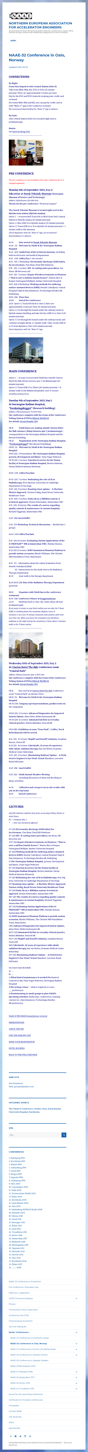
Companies (14, 1405)
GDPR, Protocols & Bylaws (21, 1298)
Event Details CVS (29, 421)
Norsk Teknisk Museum (37, 193)
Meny (13, 41)
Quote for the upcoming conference (26, 1394)
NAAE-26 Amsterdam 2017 (22, 1377)
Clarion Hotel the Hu (41, 691)
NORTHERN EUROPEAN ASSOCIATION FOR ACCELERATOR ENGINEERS (40, 25)
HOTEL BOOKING (17, 1048)
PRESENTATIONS (16, 1022)
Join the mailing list (17, 1327)
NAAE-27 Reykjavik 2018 (21, 1372)
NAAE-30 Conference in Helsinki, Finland (28, 1355)
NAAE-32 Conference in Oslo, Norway (28, 1343)
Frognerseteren (48, 598)
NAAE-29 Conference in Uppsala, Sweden (29, 1360)
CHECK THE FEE (16, 1029)
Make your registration (19, 1293)
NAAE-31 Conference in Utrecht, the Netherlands (32, 1349)
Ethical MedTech (40, 418)
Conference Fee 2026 (19, 1315)
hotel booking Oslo (21, 131)
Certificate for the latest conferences (26, 1400)
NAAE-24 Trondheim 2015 (22, 1389)
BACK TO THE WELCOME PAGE (23, 1055)
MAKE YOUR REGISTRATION (22, 1042)
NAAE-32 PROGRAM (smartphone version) (28, 1016)
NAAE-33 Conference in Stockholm (25, 1281)
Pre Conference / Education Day (23, 1287)
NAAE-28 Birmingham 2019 (22, 1366)
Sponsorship (14, 1428)
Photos (12, 1304)
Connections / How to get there (23, 1310)
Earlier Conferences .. (19, 1332)
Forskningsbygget (20, 408)
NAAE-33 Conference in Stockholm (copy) (29, 1338)
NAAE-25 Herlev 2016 (20, 1383)
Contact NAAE (15, 1411)
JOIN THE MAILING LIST (20, 1035)
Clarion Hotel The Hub (25, 667)
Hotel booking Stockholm (21, 1321)
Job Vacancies (15, 1417)
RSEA (11, 1422)
